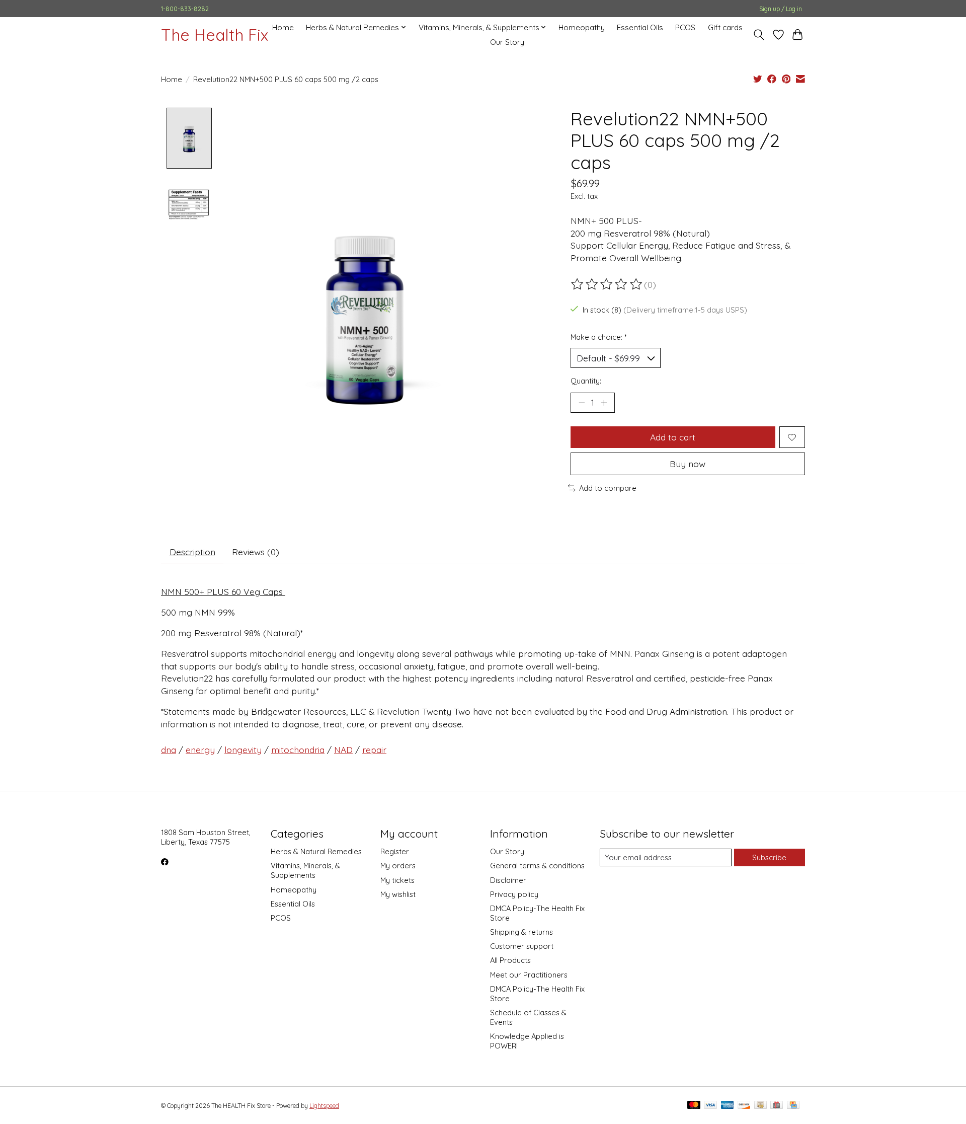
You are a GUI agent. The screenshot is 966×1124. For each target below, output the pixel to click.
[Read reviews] (607, 284)
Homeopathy (581, 27)
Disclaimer (508, 880)
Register (394, 851)
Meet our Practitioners (529, 975)
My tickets (397, 880)
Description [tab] (192, 551)
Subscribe (769, 857)
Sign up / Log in (780, 9)
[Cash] (760, 1105)
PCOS (685, 27)
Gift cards (725, 27)
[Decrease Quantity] (582, 403)
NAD (343, 749)
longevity (243, 749)
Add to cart (672, 436)
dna (168, 749)
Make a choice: (599, 337)
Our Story (507, 42)
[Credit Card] (793, 1105)
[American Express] (727, 1105)
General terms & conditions (537, 865)
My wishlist (398, 894)
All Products (510, 960)
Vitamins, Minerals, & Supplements (305, 870)
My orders (398, 865)
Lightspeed (324, 1105)
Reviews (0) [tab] (255, 551)
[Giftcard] (776, 1105)
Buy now (687, 463)
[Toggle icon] (759, 35)
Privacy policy (514, 894)
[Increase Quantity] (604, 403)
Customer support (521, 946)
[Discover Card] (744, 1105)
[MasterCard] (693, 1105)
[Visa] (710, 1105)
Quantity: (586, 381)
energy (200, 749)
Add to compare (607, 488)
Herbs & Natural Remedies (316, 851)
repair (374, 749)
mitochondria (298, 749)
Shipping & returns (521, 932)
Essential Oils (640, 27)
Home (283, 27)
